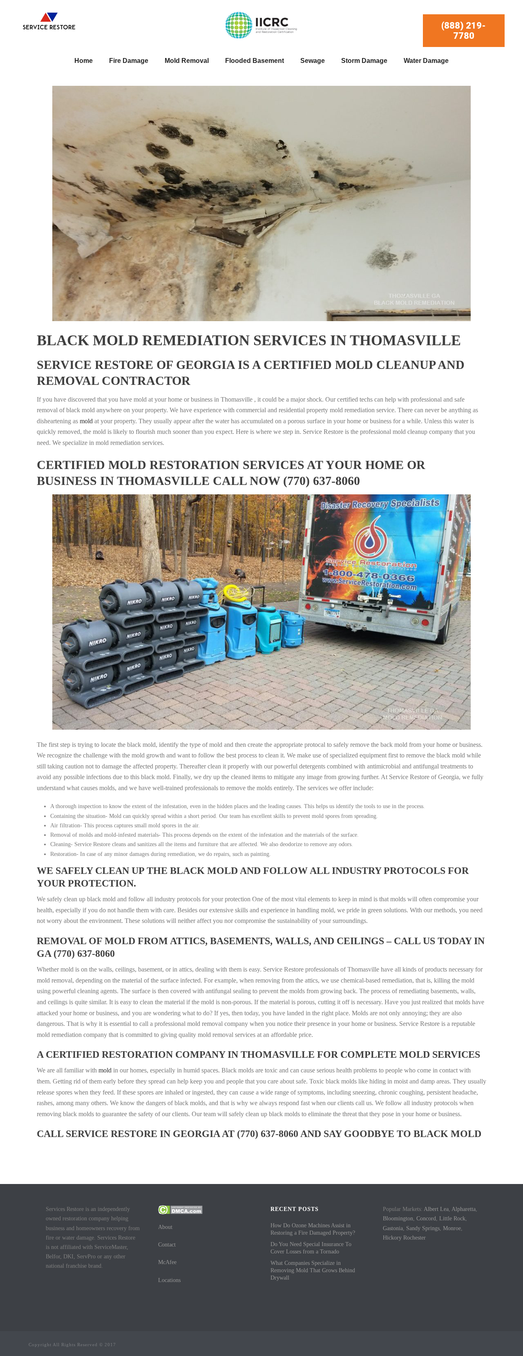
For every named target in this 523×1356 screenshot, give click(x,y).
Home (83, 60)
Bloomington (398, 1218)
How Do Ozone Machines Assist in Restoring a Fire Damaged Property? (312, 1229)
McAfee (167, 1262)
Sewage (312, 60)
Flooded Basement (254, 60)
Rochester (414, 1238)
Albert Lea (436, 1209)
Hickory (392, 1238)
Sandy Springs (423, 1228)
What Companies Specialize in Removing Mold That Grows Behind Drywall (312, 1270)
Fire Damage (128, 60)
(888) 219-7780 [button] (463, 30)
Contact (167, 1245)
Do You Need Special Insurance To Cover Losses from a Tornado (310, 1248)
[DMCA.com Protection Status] (180, 1209)
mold (86, 421)
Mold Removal (187, 60)
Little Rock (452, 1218)
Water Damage (426, 60)
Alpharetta (463, 1209)
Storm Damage (364, 60)
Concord (426, 1218)
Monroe (452, 1228)
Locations (169, 1280)
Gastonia (393, 1228)
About (165, 1227)
